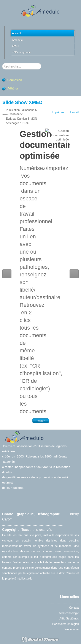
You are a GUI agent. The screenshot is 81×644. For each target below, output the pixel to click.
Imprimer (58, 112)
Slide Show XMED (22, 102)
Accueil (16, 33)
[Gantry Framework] (40, 639)
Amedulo (17, 39)
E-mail (74, 112)
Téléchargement (22, 52)
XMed (15, 46)
